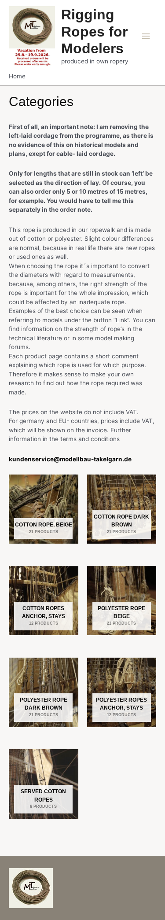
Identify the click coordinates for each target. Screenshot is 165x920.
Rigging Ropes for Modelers (94, 31)
